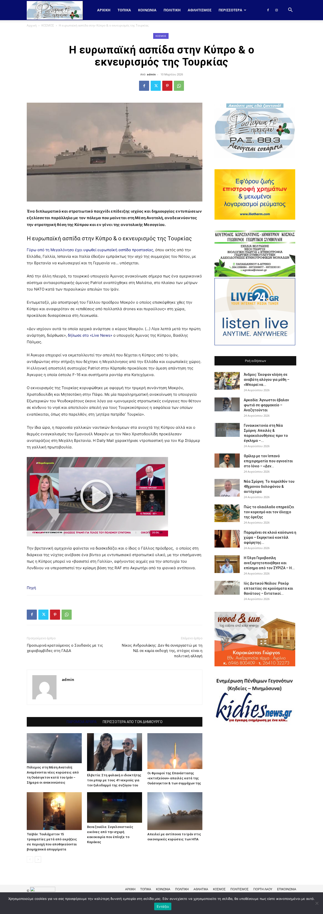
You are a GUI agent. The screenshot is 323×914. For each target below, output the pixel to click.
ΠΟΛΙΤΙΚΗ (172, 10)
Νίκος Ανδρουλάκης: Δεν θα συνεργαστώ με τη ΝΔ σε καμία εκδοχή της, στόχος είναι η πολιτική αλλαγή (162, 650)
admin (151, 74)
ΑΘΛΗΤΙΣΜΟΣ (199, 10)
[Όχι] (316, 903)
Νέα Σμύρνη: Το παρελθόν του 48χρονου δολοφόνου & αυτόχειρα (269, 486)
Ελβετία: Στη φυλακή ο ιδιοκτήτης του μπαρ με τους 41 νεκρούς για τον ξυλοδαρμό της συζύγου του (114, 780)
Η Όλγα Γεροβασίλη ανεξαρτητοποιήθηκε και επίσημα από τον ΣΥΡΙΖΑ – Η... (269, 563)
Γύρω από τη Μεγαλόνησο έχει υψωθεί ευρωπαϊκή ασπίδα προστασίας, (90, 249)
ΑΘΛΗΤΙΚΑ (201, 889)
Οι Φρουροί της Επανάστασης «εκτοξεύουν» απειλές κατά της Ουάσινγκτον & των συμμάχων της (174, 778)
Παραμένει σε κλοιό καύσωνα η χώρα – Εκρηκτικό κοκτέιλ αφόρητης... (270, 537)
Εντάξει (163, 906)
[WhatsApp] (179, 86)
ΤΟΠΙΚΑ (124, 10)
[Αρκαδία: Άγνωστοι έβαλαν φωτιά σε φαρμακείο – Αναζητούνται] (227, 404)
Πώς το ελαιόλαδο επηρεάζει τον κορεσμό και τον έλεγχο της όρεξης (269, 512)
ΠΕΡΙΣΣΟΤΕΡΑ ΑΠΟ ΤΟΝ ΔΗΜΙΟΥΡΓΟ (133, 722)
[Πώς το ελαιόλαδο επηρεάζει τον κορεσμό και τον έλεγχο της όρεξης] (227, 513)
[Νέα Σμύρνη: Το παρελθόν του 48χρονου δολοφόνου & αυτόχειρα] (227, 488)
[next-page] (38, 859)
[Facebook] (268, 10)
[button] (290, 10)
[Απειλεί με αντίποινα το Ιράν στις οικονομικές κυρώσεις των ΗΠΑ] (174, 811)
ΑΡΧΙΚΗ (130, 889)
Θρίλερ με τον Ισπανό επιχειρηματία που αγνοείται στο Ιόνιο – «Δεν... (268, 461)
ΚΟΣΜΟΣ (47, 25)
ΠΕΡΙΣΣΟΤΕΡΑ (230, 10)
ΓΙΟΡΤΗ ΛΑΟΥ (262, 889)
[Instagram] (276, 10)
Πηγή (31, 587)
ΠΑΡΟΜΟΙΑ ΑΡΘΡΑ (82, 722)
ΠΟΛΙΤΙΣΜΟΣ (239, 889)
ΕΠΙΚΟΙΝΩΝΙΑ (286, 889)
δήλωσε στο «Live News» (90, 335)
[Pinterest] (167, 86)
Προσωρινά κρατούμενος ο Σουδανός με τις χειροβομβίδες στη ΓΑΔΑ (65, 648)
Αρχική (104, 10)
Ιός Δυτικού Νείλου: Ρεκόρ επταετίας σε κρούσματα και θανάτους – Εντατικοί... (268, 588)
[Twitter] (156, 86)
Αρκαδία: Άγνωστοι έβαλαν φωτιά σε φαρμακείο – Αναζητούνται (266, 405)
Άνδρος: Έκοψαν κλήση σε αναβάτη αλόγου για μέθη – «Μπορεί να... (266, 380)
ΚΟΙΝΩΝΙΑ (147, 10)
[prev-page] (30, 859)
